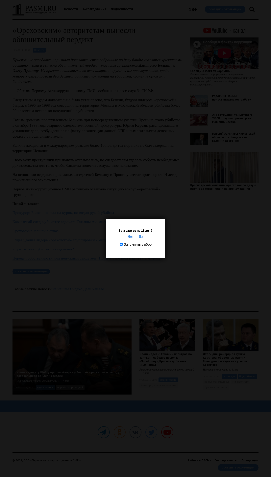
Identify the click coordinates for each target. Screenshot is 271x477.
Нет (131, 236)
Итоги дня (229, 376)
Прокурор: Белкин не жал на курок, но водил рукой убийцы (63, 212)
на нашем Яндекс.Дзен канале (78, 289)
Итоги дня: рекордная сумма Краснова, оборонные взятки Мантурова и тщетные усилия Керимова (225, 359)
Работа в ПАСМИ (199, 460)
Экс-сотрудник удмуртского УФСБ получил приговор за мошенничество (232, 118)
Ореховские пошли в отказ (35, 231)
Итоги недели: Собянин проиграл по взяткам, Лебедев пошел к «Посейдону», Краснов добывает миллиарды (165, 359)
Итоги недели (45, 387)
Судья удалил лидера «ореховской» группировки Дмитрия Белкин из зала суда (79, 240)
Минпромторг (241, 381)
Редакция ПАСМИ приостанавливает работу (231, 97)
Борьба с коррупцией (70, 387)
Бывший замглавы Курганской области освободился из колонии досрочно (233, 137)
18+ (193, 9)
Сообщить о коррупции (225, 9)
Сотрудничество (226, 460)
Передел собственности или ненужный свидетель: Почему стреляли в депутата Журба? (86, 258)
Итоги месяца (168, 379)
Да (141, 236)
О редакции (250, 460)
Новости (71, 9)
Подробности (122, 9)
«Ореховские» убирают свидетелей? (43, 249)
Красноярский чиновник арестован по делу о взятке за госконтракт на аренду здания (223, 187)
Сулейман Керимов (216, 387)
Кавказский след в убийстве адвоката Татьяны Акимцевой (61, 221)
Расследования (94, 9)
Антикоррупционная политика (158, 385)
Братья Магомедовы (217, 381)
